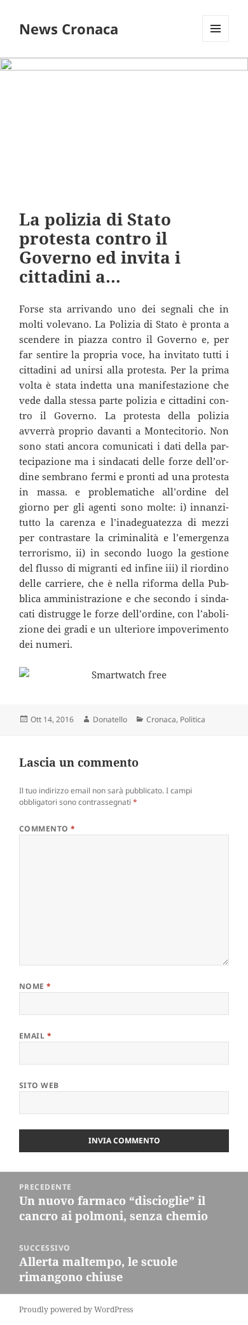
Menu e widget (216, 41)
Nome (35, 986)
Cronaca (161, 719)
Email (35, 1035)
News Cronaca (68, 28)
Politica (192, 719)
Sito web (39, 1085)
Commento (47, 828)
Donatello (110, 719)
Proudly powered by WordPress (76, 1309)
